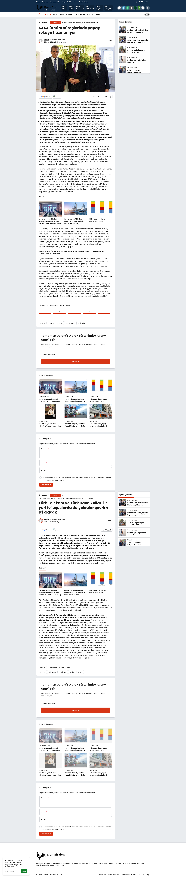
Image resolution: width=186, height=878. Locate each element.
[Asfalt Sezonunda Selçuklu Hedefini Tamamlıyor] (134, 70)
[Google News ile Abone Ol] (45, 97)
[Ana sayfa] (39, 14)
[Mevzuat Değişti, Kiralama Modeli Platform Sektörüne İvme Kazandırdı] (76, 415)
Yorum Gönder (46, 485)
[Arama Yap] (148, 8)
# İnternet (52, 672)
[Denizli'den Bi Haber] (47, 8)
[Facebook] (139, 874)
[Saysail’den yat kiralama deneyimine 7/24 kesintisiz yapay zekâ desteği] (75, 213)
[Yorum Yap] (90, 96)
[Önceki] (119, 7)
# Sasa (59, 323)
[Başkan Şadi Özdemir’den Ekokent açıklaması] (134, 30)
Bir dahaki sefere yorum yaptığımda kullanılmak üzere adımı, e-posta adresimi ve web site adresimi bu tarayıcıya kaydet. (77, 479)
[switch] (147, 14)
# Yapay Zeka (70, 323)
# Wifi (80, 672)
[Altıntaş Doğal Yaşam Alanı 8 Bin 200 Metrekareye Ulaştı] (134, 50)
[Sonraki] (142, 7)
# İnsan (51, 323)
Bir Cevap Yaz (45, 438)
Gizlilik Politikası (9, 871)
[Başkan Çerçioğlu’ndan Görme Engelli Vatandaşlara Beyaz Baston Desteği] (134, 60)
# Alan (42, 323)
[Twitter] (143, 874)
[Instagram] (148, 874)
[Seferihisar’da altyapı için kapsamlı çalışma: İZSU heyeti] (134, 40)
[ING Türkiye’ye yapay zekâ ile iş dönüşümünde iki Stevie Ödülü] (101, 415)
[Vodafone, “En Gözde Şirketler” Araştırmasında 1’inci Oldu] (50, 415)
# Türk (72, 672)
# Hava (42, 672)
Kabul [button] (24, 871)
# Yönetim (81, 323)
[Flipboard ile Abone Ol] (57, 97)
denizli (46, 39)
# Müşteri (63, 672)
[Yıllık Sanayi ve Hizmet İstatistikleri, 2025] (100, 213)
